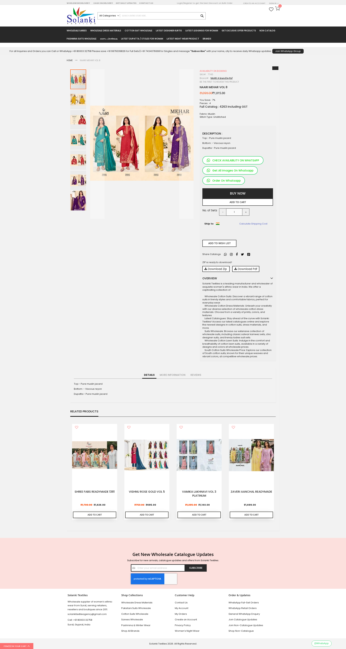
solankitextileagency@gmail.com (87, 614)
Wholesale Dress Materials (136, 602)
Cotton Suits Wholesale (134, 614)
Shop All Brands (130, 631)
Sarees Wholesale (132, 619)
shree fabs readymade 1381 (95, 492)
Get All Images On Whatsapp (232, 170)
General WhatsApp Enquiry (244, 614)
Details (149, 375)
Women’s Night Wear (187, 631)
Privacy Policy (183, 625)
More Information (172, 375)
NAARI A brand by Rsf (221, 78)
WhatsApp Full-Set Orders (244, 602)
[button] (97, 144)
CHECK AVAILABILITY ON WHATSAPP (235, 160)
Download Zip (217, 269)
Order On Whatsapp (226, 180)
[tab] (149, 375)
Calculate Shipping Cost (253, 223)
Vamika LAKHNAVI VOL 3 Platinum (199, 494)
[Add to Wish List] (76, 427)
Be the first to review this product (219, 81)
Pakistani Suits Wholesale (136, 608)
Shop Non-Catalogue (241, 631)
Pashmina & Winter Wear (135, 625)
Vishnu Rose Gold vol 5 (147, 492)
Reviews (195, 375)
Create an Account (254, 3)
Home (70, 60)
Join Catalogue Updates (243, 619)
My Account (181, 608)
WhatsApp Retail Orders (243, 608)
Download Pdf (247, 269)
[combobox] (151, 15)
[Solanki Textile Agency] (81, 16)
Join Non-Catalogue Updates (246, 625)
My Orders (181, 614)
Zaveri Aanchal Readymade (251, 492)
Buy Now (237, 193)
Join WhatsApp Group (288, 51)
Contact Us (146, 3)
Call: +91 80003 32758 (80, 620)
